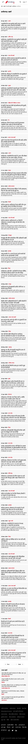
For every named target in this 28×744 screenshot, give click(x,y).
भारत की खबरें (11, 55)
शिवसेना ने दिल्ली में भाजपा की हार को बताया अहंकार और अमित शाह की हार (13, 605)
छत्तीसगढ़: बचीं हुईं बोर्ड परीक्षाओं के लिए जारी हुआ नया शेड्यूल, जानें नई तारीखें (13, 431)
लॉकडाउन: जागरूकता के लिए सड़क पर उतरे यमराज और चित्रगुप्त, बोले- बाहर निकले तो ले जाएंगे (13, 477)
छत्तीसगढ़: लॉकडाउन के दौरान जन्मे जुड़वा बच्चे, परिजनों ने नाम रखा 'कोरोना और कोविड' (13, 461)
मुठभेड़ (9, 71)
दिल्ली (9, 202)
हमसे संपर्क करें (22, 725)
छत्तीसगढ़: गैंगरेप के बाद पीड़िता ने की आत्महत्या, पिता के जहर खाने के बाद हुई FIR (14, 190)
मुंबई (9, 378)
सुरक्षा (9, 85)
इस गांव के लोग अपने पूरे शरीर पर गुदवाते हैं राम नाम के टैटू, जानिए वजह (13, 321)
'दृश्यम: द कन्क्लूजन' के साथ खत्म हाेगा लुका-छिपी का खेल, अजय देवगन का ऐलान (12, 697)
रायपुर (10, 284)
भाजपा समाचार (4, 714)
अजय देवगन (4, 700)
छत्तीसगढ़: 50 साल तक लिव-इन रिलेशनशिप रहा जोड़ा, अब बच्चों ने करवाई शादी (14, 589)
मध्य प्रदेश (10, 443)
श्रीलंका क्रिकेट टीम (5, 676)
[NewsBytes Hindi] (10, 2)
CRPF (9, 21)
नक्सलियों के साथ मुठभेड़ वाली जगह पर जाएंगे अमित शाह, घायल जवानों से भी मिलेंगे (13, 24)
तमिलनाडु (10, 473)
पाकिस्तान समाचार (20, 717)
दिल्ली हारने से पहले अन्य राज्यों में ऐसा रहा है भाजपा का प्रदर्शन (12, 622)
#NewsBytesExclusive (6, 711)
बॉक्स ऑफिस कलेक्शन (13, 714)
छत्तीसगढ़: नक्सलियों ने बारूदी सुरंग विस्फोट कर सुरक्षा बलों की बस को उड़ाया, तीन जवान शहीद (14, 89)
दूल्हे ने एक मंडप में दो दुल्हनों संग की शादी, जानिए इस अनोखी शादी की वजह (14, 141)
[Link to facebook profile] (9, 730)
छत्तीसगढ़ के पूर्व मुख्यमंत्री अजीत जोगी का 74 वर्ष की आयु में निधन (13, 287)
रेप (8, 120)
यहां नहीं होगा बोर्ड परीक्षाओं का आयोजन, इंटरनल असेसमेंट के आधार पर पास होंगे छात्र (13, 335)
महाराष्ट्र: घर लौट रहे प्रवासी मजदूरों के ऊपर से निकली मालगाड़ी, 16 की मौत (13, 351)
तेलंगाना (10, 394)
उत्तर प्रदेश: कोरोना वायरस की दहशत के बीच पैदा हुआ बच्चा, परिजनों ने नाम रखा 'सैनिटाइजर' (13, 417)
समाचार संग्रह (18, 727)
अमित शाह (10, 36)
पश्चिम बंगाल (11, 363)
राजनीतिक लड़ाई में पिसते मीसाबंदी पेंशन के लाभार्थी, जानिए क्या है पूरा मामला (12, 636)
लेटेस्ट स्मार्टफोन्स (12, 717)
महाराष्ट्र (10, 347)
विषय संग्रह (24, 727)
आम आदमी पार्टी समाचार (18, 711)
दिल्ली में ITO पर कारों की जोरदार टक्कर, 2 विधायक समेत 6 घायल (12, 691)
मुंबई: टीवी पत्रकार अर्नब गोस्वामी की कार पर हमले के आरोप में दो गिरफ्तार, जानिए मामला (12, 382)
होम (2, 6)
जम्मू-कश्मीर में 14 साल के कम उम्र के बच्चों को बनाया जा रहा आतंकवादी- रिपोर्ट (13, 254)
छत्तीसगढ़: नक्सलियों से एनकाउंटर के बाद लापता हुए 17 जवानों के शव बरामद (12, 524)
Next (19, 664)
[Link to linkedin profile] (16, 730)
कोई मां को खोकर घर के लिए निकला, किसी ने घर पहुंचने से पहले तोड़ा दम (13, 494)
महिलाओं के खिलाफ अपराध (14, 102)
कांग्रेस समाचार (11, 186)
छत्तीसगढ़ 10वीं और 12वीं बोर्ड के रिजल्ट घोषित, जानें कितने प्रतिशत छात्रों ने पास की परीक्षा (13, 272)
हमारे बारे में (3, 725)
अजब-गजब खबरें (11, 137)
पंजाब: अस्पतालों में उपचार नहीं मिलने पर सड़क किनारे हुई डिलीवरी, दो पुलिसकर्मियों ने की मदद (13, 447)
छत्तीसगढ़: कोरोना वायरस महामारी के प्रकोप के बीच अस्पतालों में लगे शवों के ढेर (13, 59)
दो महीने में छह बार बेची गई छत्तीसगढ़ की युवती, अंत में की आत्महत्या (13, 106)
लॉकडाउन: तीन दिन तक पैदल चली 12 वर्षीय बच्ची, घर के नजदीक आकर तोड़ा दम (13, 398)
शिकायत (8, 727)
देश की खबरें (8, 6)
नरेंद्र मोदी (19, 708)
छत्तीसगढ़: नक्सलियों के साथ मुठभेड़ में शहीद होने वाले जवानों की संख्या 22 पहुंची (14, 40)
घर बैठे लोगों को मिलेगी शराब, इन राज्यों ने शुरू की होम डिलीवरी (13, 366)
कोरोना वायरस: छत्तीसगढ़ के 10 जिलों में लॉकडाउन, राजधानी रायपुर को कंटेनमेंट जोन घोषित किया (13, 222)
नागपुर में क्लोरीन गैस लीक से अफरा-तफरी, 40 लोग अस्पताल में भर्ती (12, 679)
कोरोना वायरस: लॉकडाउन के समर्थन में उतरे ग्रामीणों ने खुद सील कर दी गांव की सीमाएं (12, 509)
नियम (16, 725)
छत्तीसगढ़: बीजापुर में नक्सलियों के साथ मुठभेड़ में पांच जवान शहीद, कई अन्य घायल (14, 75)
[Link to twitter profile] (12, 730)
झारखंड (9, 251)
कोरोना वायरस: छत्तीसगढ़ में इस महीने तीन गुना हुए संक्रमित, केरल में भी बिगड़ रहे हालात (13, 205)
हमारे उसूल (3, 727)
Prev (8, 664)
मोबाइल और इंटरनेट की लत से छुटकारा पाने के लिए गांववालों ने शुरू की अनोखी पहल (13, 654)
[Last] (22, 664)
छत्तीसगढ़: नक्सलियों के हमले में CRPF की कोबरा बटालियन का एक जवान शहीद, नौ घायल (14, 157)
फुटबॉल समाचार (4, 717)
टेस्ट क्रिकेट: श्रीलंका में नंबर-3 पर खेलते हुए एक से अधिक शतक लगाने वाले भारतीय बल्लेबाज (13, 685)
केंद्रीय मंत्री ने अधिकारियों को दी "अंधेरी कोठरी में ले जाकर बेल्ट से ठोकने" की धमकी (13, 302)
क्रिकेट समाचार (22, 714)
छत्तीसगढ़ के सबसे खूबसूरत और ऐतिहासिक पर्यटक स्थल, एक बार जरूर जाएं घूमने (12, 557)
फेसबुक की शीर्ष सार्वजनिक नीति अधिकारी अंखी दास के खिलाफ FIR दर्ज (14, 239)
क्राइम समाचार (11, 568)
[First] (5, 664)
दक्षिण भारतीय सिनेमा (15, 720)
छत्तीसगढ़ (14, 6)
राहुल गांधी (10, 520)
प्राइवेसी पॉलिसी (10, 725)
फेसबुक (10, 235)
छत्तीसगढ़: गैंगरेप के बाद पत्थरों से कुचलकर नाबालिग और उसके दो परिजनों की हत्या (12, 124)
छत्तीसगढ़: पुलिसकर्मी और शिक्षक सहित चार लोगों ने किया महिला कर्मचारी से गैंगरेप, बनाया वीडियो (13, 572)
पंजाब (9, 170)
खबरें (5, 6)
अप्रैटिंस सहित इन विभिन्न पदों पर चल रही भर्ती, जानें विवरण (13, 540)
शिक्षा (9, 268)
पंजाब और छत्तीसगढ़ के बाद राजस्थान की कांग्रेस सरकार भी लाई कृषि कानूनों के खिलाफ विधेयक (14, 174)
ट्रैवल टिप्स (24, 708)
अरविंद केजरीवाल (4, 708)
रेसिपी (8, 720)
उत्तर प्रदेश (10, 413)
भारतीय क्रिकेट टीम (5, 688)
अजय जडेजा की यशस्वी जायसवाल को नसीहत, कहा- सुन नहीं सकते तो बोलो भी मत (13, 673)
